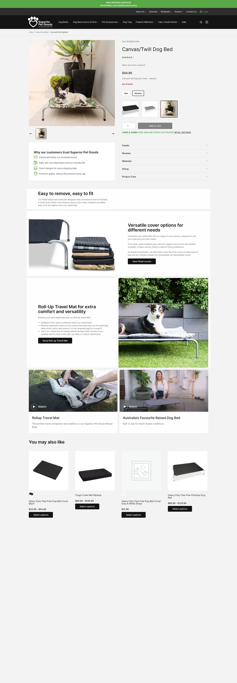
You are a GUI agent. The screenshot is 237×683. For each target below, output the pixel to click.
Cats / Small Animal (167, 22)
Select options (40, 514)
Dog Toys (127, 22)
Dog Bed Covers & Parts (85, 22)
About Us (140, 11)
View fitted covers (141, 261)
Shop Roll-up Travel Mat (55, 340)
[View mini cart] (206, 22)
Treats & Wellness (144, 22)
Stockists (153, 11)
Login (205, 11)
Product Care (129, 176)
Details (125, 145)
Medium (138, 93)
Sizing (125, 168)
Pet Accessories (110, 22)
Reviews (126, 153)
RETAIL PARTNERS (182, 132)
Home (31, 32)
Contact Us (191, 11)
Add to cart (155, 125)
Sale (184, 22)
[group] (41, 133)
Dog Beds (63, 22)
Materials (127, 161)
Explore (178, 11)
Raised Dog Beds (42, 32)
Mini (126, 93)
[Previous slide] (31, 134)
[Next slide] (113, 134)
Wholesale (165, 11)
